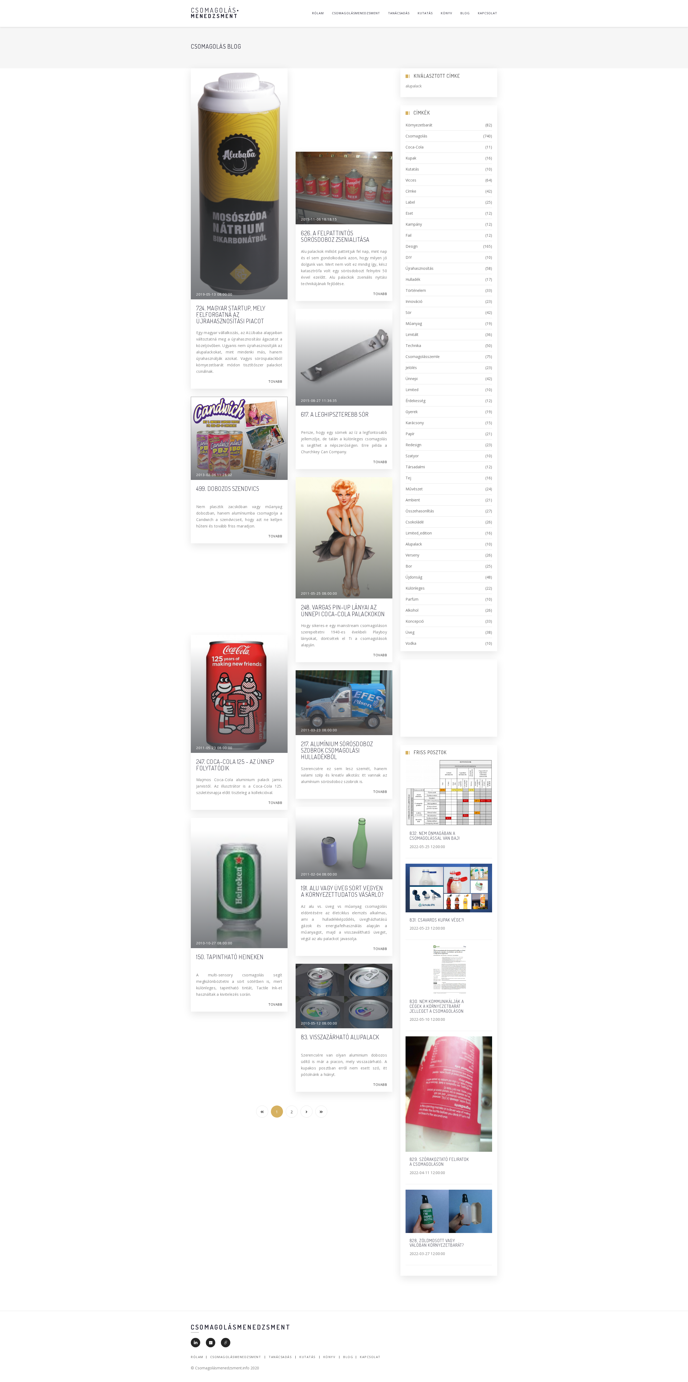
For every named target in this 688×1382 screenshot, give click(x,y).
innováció (449, 301)
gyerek (449, 411)
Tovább (275, 381)
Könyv (446, 13)
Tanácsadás (399, 13)
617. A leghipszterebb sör (335, 414)
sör (449, 312)
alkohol (449, 610)
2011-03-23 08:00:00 (319, 730)
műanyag (449, 323)
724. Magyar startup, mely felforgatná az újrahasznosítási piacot (231, 314)
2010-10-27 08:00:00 (214, 943)
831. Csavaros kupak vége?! (437, 920)
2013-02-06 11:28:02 (214, 475)
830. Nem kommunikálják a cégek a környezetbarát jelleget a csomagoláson (437, 1006)
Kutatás (425, 13)
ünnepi (449, 378)
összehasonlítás (449, 510)
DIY (449, 257)
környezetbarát (449, 124)
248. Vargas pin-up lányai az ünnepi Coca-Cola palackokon (343, 610)
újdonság (449, 577)
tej (449, 477)
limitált (449, 334)
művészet (449, 488)
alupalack (449, 544)
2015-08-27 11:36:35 (319, 400)
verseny (449, 555)
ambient (449, 499)
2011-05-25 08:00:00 (319, 593)
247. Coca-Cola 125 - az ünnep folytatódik (235, 765)
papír (449, 433)
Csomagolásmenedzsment (356, 13)
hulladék (449, 279)
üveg (449, 632)
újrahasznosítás (449, 268)
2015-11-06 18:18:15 (319, 219)
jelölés (449, 367)
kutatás (449, 169)
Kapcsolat (487, 13)
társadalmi (449, 466)
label (449, 202)
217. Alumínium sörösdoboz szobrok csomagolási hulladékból (337, 750)
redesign (449, 444)
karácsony (449, 422)
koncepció (449, 621)
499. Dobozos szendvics (227, 488)
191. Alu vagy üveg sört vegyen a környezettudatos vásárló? (342, 891)
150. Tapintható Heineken (229, 957)
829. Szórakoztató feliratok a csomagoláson (439, 1162)
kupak (449, 158)
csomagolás (449, 136)
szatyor (449, 455)
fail (449, 235)
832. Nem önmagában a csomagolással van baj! (435, 836)
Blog (465, 13)
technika (449, 345)
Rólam (318, 13)
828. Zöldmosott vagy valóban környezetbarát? (437, 1243)
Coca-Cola (449, 147)
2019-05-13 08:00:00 (214, 294)
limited (449, 389)
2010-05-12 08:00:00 (319, 1023)
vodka (449, 643)
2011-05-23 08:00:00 (214, 748)
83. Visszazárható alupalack (340, 1037)
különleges (449, 588)
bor (449, 566)
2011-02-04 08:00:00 (319, 874)
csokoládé (449, 522)
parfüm (449, 599)
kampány (449, 224)
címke (449, 191)
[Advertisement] (344, 106)
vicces (449, 180)
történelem (449, 290)
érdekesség (449, 400)
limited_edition (449, 533)
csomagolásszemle (449, 356)
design (449, 246)
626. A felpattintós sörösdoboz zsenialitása (335, 236)
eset (449, 213)
